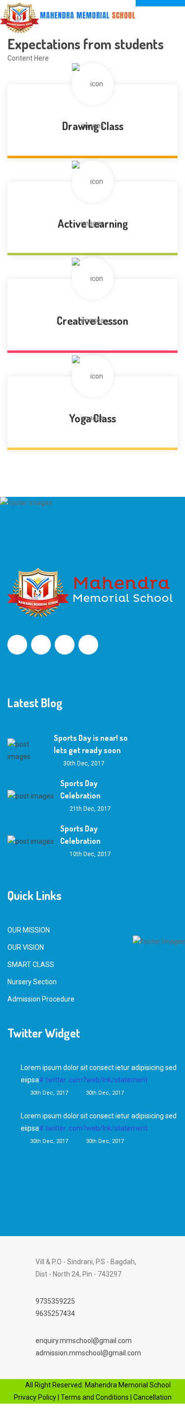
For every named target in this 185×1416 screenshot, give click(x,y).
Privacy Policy (35, 1397)
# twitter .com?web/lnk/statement (93, 1080)
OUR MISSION (28, 930)
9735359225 (55, 1301)
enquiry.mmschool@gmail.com (84, 1341)
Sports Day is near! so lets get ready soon (91, 744)
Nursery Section (32, 982)
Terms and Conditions (95, 1397)
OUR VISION (25, 947)
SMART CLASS (30, 964)
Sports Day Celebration (80, 789)
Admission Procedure (40, 999)
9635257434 (55, 1313)
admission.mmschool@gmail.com (88, 1353)
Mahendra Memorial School (127, 1385)
